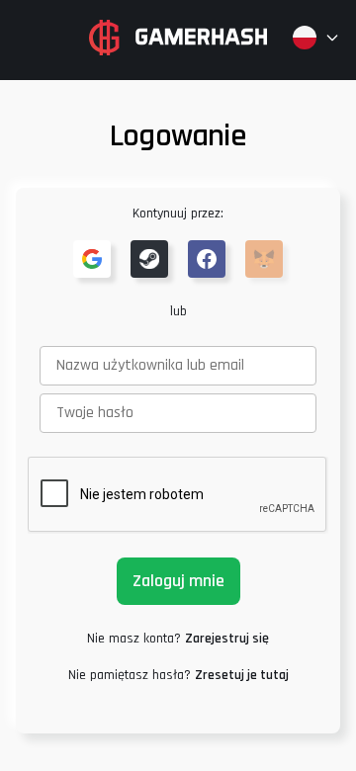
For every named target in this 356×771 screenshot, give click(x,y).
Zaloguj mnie (178, 580)
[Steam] (149, 259)
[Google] (92, 259)
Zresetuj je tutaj (242, 675)
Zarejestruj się (227, 638)
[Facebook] (206, 259)
